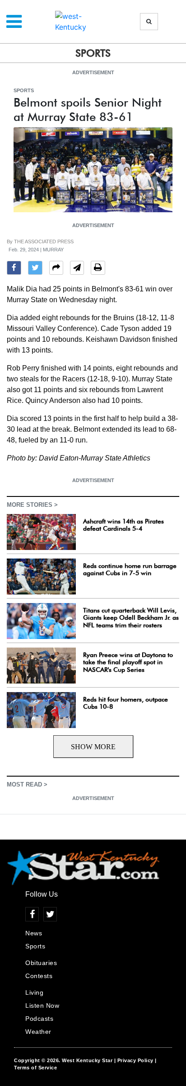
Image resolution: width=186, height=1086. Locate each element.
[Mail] (77, 269)
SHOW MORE (93, 747)
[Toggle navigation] (14, 21)
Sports (24, 90)
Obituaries (41, 962)
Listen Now (42, 1005)
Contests (38, 975)
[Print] (98, 269)
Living (34, 992)
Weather (38, 1031)
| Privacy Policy (133, 1060)
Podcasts (39, 1018)
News (33, 933)
